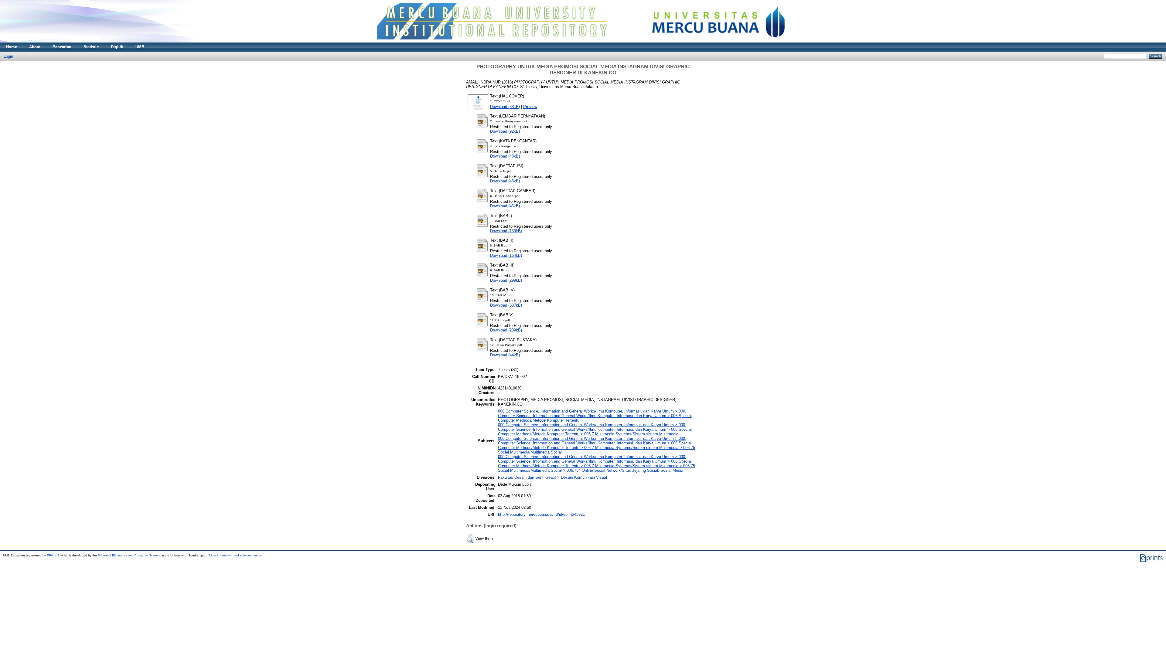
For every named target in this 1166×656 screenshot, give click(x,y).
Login (8, 56)
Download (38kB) (505, 106)
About (34, 47)
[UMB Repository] (583, 41)
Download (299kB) (506, 280)
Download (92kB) (505, 131)
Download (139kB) (506, 231)
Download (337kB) (506, 305)
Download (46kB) (505, 206)
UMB (139, 47)
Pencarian (62, 47)
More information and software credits (235, 555)
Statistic (91, 47)
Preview (530, 106)
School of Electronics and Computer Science (129, 555)
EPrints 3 (53, 555)
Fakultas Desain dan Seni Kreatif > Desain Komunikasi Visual (552, 477)
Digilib (117, 47)
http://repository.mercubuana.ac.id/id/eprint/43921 (541, 514)
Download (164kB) (506, 255)
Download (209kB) (506, 330)
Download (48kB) (505, 156)
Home (11, 47)
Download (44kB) (505, 355)
